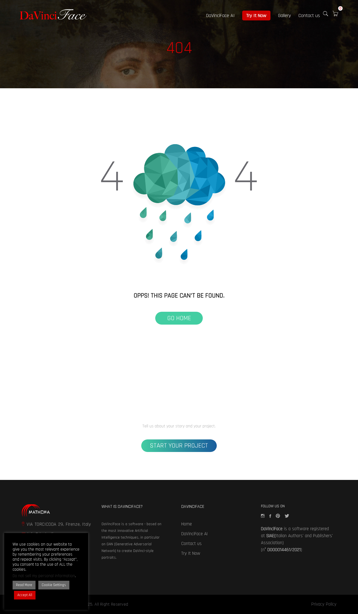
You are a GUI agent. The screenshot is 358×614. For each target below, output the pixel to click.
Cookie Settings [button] (54, 585)
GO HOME (179, 318)
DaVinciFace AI (220, 15)
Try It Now (256, 15)
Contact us (309, 15)
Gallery (284, 15)
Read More (24, 585)
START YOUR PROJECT (179, 445)
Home (186, 524)
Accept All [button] (24, 595)
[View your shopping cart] (335, 15)
